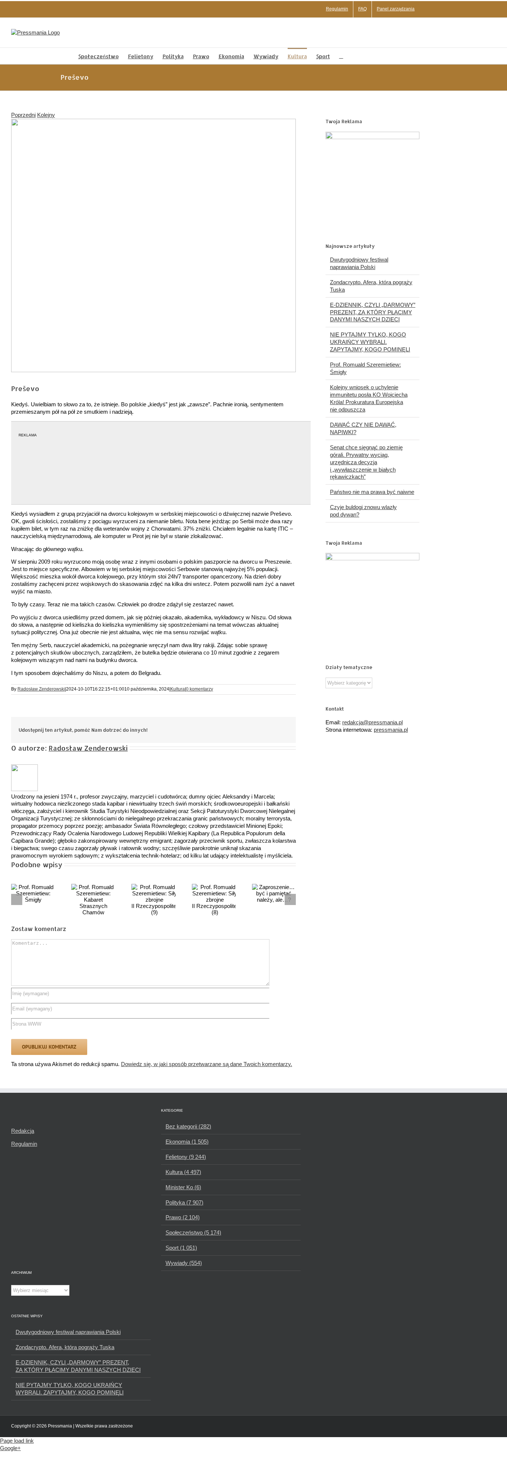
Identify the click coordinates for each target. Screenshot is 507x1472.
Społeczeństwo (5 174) (193, 1232)
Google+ (10, 1448)
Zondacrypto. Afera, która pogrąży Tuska (65, 1347)
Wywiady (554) (184, 1263)
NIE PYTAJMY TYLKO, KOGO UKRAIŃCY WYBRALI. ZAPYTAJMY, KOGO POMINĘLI (370, 342)
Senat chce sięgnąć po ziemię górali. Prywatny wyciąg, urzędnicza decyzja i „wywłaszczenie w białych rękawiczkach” (366, 462)
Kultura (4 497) (183, 1172)
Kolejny (46, 115)
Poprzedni (23, 115)
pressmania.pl (391, 730)
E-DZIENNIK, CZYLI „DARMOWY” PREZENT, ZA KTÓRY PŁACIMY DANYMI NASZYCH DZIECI (372, 312)
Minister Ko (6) (183, 1187)
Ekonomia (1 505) (187, 1141)
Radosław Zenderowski (41, 689)
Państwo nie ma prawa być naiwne (372, 492)
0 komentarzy (199, 689)
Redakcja (22, 1131)
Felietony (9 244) (186, 1157)
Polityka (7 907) (184, 1202)
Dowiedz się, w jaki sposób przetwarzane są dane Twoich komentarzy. (206, 1064)
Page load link (17, 1440)
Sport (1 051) (181, 1248)
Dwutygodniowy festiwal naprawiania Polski (68, 1332)
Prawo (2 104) (183, 1217)
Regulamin (24, 1144)
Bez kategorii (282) (188, 1126)
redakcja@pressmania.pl (372, 722)
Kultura (177, 689)
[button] (341, 56)
